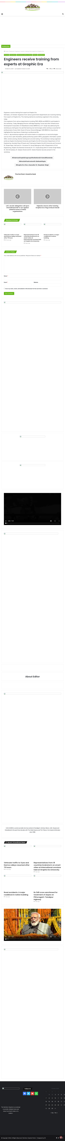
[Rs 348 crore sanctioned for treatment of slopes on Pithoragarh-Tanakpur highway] (47, 882)
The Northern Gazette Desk (25, 174)
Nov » (56, 1112)
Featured (11, 51)
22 (49, 1105)
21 (46, 1105)
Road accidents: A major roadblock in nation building (51, 236)
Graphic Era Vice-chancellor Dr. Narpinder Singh (33, 165)
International (13, 55)
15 (49, 1101)
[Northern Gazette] (32, 7)
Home (6, 51)
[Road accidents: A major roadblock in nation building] (52, 228)
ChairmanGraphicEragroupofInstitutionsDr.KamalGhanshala (32, 158)
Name (6, 276)
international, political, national (24, 55)
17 (55, 1101)
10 (55, 1098)
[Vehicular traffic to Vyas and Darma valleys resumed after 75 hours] (12, 228)
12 (61, 1098)
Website (36, 282)
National (35, 55)
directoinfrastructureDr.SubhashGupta (33, 161)
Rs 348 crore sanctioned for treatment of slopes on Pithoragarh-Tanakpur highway (46, 896)
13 (64, 1098)
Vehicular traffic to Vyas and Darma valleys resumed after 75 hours (12, 236)
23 (52, 1105)
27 (64, 1105)
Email (6, 282)
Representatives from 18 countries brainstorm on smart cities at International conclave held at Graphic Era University (32, 238)
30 (52, 1108)
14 (46, 1101)
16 (52, 1101)
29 (49, 1108)
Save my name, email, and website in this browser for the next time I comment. (26, 288)
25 (58, 1105)
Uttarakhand (41, 55)
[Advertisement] (32, 32)
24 (55, 1105)
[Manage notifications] (61, 1137)
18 (58, 1101)
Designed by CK (41, 1138)
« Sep (52, 1112)
